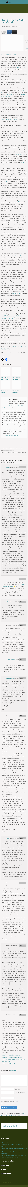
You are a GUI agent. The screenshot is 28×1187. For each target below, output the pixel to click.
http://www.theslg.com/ (8, 1063)
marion (8, 838)
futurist (16, 119)
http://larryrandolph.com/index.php (12, 1057)
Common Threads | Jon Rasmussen (10, 1143)
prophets (7, 181)
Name (18, 1089)
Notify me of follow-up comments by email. (10, 1101)
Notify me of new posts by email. (8, 1103)
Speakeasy (15, 429)
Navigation (8, 2)
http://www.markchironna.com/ (11, 1055)
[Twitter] (14, 32)
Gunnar (8, 467)
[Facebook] (9, 32)
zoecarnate (13, 1070)
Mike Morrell (5, 26)
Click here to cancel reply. (6, 1072)
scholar (3, 119)
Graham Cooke (19, 256)
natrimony (8, 601)
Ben (18, 68)
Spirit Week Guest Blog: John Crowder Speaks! (14, 452)
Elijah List (21, 202)
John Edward (16, 293)
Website (16, 1098)
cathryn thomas (10, 678)
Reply (21, 467)
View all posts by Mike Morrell (10, 435)
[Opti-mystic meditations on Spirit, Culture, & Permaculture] (14, 11)
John (23, 68)
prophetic (9, 94)
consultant (8, 119)
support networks (20, 154)
